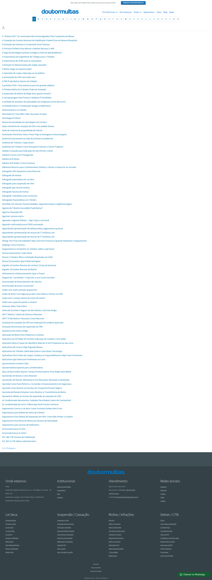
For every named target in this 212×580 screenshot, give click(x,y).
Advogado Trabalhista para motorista (19, 195)
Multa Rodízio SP (114, 545)
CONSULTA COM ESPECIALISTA (133, 3)
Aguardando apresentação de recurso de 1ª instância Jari (28, 232)
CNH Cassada (61, 549)
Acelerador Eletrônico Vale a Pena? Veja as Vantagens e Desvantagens (34, 134)
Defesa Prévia (10, 552)
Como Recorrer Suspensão (65, 535)
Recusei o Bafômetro (12, 549)
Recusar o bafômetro (12, 538)
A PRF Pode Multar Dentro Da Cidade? (19, 81)
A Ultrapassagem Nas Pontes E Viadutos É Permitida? (27, 97)
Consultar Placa (165, 527)
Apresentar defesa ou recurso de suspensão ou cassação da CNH (31, 396)
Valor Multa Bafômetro (12, 545)
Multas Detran (113, 556)
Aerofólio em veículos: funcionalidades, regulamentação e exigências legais (37, 204)
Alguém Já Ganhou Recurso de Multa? (19, 269)
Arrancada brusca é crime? (14, 433)
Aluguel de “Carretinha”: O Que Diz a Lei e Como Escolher (28, 277)
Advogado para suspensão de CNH (18, 183)
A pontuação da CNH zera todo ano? (19, 77)
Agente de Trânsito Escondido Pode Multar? (22, 208)
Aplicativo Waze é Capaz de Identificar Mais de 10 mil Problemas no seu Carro (37, 343)
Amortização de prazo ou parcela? (18, 285)
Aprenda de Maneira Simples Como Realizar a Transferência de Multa (34, 392)
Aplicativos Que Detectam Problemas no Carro (23, 359)
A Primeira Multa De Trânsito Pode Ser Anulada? (24, 89)
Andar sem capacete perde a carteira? (19, 302)
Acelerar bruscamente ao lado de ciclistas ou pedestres (27, 138)
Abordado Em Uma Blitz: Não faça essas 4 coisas (24, 114)
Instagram (163, 487)
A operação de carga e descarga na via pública (23, 73)
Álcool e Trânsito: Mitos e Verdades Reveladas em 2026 (27, 257)
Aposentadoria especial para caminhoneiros (22, 367)
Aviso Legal (96, 564)
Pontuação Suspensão (64, 527)
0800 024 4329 (130, 490)
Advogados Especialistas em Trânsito (19, 199)
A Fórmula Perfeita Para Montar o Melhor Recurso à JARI (28, 48)
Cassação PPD (61, 545)
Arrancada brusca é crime (14, 428)
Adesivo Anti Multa (10, 159)
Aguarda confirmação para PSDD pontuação (22, 224)
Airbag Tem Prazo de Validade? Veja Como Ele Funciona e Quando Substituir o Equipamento (44, 240)
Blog (165, 12)
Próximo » (11, 448)
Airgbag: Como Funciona (13, 244)
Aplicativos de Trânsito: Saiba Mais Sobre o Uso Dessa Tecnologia (32, 351)
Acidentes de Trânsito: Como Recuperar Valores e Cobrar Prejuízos (32, 146)
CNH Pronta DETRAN (166, 556)
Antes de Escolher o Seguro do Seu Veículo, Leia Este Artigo (29, 310)
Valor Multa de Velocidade (117, 531)
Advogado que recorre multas (16, 187)
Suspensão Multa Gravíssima (65, 531)
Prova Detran (164, 552)
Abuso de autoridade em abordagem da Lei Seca (24, 122)
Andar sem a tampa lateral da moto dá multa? (23, 298)
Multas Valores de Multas (116, 549)
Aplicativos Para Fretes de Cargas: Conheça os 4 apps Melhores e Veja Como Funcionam (42, 355)
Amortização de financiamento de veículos (22, 281)
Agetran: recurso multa (13, 216)
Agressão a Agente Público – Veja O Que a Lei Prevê (25, 220)
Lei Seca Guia (10, 527)
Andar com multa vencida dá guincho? (19, 289)
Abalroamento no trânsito (14, 109)
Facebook (163, 490)
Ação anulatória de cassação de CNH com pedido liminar (28, 126)
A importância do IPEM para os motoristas (21, 60)
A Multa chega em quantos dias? (17, 69)
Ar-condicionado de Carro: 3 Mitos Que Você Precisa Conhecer (30, 404)
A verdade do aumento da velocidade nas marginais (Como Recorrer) (33, 101)
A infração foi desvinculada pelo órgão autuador (24, 64)
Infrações (111, 520)
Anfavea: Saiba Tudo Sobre (14, 306)
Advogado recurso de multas (15, 191)
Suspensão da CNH (63, 520)
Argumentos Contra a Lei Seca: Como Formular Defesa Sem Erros (32, 408)
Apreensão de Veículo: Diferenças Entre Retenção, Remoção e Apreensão (36, 379)
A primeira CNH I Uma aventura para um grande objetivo (28, 85)
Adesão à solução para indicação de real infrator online (27, 150)
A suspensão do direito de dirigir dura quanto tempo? (26, 93)
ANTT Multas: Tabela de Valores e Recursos (22, 314)
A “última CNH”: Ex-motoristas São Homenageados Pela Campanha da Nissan (38, 36)
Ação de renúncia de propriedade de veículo (22, 130)
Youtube (163, 494)
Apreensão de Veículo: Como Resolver (19, 375)
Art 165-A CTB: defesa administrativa (19, 441)
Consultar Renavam (166, 531)
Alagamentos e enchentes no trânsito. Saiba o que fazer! (28, 248)
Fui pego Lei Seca (11, 524)
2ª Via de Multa (113, 552)
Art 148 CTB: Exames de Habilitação (18, 437)
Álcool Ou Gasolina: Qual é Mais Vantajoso (21, 261)
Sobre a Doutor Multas (64, 487)
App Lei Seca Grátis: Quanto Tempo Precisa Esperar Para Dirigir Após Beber (36, 371)
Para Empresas (126, 12)
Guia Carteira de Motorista (168, 524)
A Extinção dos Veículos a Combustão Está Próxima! (26, 44)
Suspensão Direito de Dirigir (65, 524)
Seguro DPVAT (164, 535)
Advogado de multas (11, 175)
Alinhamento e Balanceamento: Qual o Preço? (23, 273)
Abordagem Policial (11, 118)
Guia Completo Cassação (65, 552)
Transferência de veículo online (169, 538)
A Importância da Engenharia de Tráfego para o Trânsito (28, 56)
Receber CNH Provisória (167, 542)
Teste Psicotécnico (165, 549)
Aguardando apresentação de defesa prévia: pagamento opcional (32, 228)
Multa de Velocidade (115, 527)
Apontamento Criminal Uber (15, 363)
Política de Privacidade (95, 571)
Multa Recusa (9, 542)
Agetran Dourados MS (12, 212)
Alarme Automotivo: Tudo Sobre (17, 253)
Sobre (159, 12)
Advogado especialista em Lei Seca (18, 179)
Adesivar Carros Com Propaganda (17, 154)
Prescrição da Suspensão (64, 538)
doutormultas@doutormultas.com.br (126, 497)
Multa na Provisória (114, 524)
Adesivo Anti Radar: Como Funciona (18, 163)
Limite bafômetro (11, 520)
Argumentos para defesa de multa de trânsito (23, 412)
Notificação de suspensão (65, 542)
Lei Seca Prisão (10, 531)
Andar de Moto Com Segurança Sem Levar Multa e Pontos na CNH (32, 293)
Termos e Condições (96, 567)
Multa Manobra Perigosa (116, 538)
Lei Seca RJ (9, 535)
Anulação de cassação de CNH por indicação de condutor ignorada (32, 322)
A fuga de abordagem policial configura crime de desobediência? (32, 52)
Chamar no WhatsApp (194, 574)
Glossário (60, 497)
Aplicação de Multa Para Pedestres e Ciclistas (23, 334)
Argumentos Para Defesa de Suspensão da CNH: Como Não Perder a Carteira (37, 416)
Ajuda (171, 12)
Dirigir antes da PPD (166, 545)
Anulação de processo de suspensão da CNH (22, 326)
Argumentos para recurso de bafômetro (20, 424)
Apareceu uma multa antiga (15, 330)
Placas (162, 520)
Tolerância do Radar (115, 535)
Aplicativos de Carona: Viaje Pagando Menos (22, 347)
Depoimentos (148, 12)
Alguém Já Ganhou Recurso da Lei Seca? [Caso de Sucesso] (29, 265)
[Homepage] (55, 11)
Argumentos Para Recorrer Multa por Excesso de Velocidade (29, 420)
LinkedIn (163, 501)
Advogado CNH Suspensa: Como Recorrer (21, 171)
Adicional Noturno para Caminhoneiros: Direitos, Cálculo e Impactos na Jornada (39, 167)
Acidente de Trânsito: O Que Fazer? (18, 142)
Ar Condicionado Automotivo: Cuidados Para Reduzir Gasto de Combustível (36, 400)
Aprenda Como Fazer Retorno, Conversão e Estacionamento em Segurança (36, 383)
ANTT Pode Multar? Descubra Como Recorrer (23, 318)
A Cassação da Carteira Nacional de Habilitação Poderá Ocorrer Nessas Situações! (39, 40)
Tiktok (162, 497)
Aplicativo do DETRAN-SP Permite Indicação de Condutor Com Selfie (34, 338)
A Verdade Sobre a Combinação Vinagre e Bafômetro (26, 105)
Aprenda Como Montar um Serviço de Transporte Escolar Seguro (32, 388)
